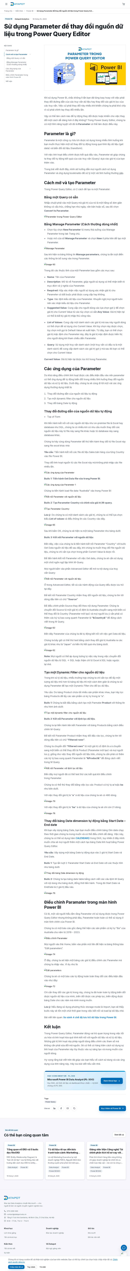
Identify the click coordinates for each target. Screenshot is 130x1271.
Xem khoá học (110, 1081)
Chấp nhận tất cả (16, 1267)
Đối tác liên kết (94, 1237)
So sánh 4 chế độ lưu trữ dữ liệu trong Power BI (89, 1017)
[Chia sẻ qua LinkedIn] (54, 1108)
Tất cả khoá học (10, 1237)
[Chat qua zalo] (124, 1255)
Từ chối (42, 1267)
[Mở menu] (6, 4)
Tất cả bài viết (9, 1248)
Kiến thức (19, 11)
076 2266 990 (12, 1211)
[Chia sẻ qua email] (67, 1108)
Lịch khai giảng (10, 1233)
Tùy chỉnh (31, 1267)
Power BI (29, 11)
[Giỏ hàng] (123, 4)
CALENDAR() (83, 838)
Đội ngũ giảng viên (53, 1248)
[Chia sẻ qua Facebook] (61, 1108)
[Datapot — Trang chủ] (18, 4)
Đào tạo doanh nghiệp (55, 1233)
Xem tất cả (119, 1135)
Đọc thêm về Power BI (111, 1108)
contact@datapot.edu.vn (16, 1214)
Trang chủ (8, 11)
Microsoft (91, 1233)
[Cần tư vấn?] (124, 1248)
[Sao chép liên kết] (74, 1108)
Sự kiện (7, 1253)
